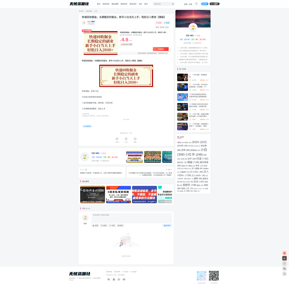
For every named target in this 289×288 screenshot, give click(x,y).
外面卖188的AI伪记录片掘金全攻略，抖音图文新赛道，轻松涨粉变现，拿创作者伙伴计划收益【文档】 (198, 107)
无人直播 (197, 168)
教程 (192, 166)
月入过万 (188, 181)
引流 (184, 159)
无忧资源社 (121, 275)
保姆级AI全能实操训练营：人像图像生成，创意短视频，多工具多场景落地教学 (194, 59)
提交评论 (167, 225)
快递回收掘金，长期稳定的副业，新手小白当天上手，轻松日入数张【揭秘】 (124, 17)
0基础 (180, 142)
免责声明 (117, 272)
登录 (186, 4)
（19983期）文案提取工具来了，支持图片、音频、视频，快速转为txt (199, 126)
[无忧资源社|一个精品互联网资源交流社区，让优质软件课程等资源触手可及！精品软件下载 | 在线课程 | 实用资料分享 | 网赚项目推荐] (80, 274)
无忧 (88, 21)
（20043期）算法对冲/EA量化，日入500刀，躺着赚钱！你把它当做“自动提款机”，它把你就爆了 (194, 62)
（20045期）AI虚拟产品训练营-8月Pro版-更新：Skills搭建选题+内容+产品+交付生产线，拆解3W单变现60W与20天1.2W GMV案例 (194, 53)
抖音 (202, 158)
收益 (184, 165)
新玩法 (187, 168)
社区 (140, 4)
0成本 (188, 142)
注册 (190, 4)
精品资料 (133, 4)
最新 (198, 178)
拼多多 (182, 162)
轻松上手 (187, 188)
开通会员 (215, 4)
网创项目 (106, 4)
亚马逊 (197, 146)
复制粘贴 (195, 150)
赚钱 (200, 185)
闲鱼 (189, 191)
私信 (167, 23)
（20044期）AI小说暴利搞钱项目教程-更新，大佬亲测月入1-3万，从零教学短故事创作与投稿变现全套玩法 (194, 56)
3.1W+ (100, 157)
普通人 (190, 179)
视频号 (189, 185)
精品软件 (124, 4)
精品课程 (115, 4)
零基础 (196, 191)
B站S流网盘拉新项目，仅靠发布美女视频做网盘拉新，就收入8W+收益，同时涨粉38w (198, 97)
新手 (200, 165)
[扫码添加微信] (284, 268)
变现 (185, 149)
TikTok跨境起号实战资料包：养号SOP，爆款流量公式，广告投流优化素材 (194, 50)
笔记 (146, 4)
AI (190, 145)
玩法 (199, 181)
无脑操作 (185, 172)
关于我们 (134, 272)
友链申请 (109, 272)
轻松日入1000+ (199, 188)
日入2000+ (199, 175)
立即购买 (161, 49)
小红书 (194, 154)
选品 (183, 191)
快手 (192, 158)
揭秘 (193, 162)
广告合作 (125, 272)
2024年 (182, 145)
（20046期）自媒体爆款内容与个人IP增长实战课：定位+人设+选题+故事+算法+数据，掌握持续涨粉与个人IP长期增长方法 (194, 48)
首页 (98, 4)
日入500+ (196, 171)
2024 (199, 142)
